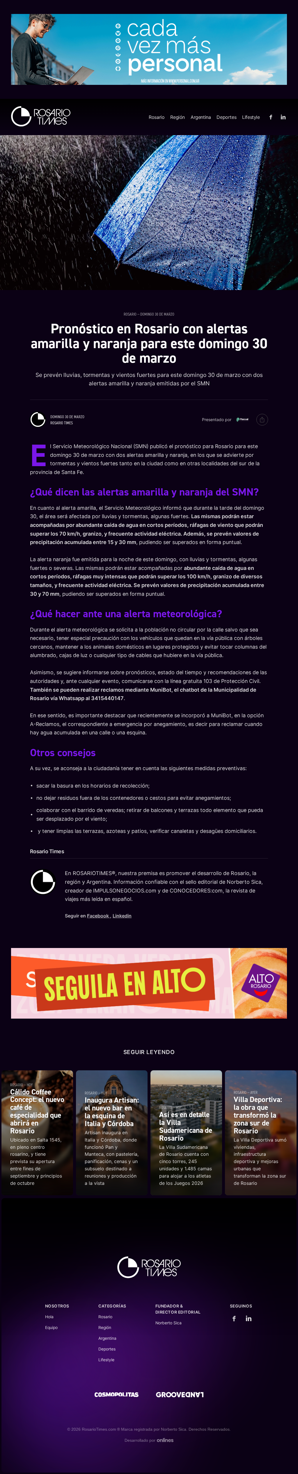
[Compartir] (262, 419)
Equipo (51, 1327)
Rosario (156, 117)
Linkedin (122, 916)
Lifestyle (251, 117)
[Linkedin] (282, 117)
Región (177, 117)
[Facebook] (271, 117)
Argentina (201, 117)
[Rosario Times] (40, 116)
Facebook (98, 916)
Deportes (226, 117)
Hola (49, 1316)
